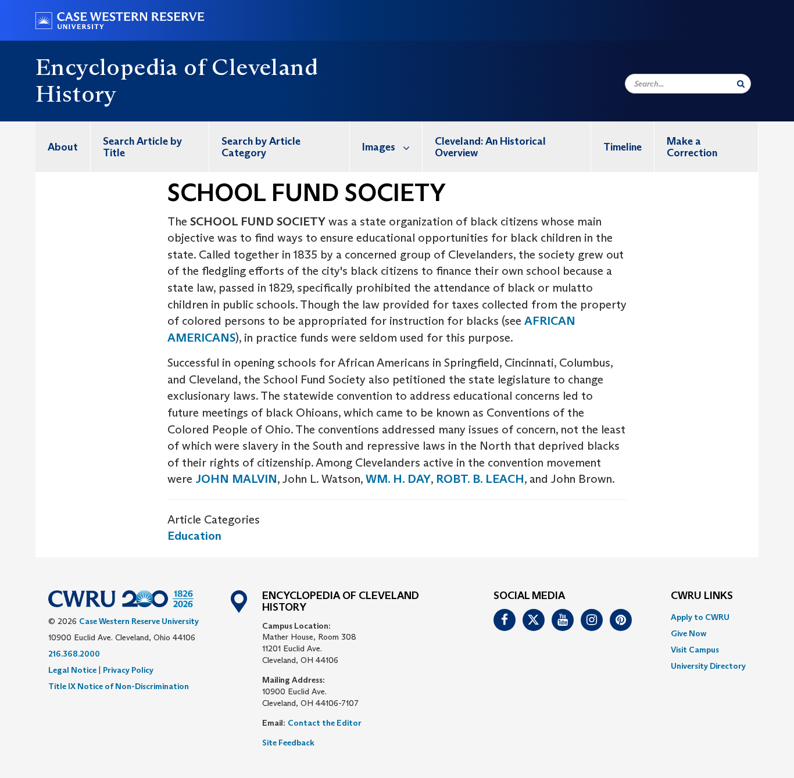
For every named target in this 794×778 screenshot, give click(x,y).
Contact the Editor (325, 723)
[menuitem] (63, 146)
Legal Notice (72, 670)
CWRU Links (702, 596)
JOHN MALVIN (236, 479)
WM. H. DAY (398, 479)
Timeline (622, 147)
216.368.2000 (74, 653)
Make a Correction (692, 147)
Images (378, 147)
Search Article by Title (142, 147)
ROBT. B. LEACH (480, 479)
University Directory (708, 666)
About (63, 147)
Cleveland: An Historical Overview (490, 147)
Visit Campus (695, 649)
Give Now (688, 633)
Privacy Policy (128, 670)
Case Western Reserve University (139, 621)
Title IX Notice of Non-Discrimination (118, 686)
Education (194, 536)
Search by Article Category (261, 147)
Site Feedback (288, 742)
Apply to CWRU (700, 617)
